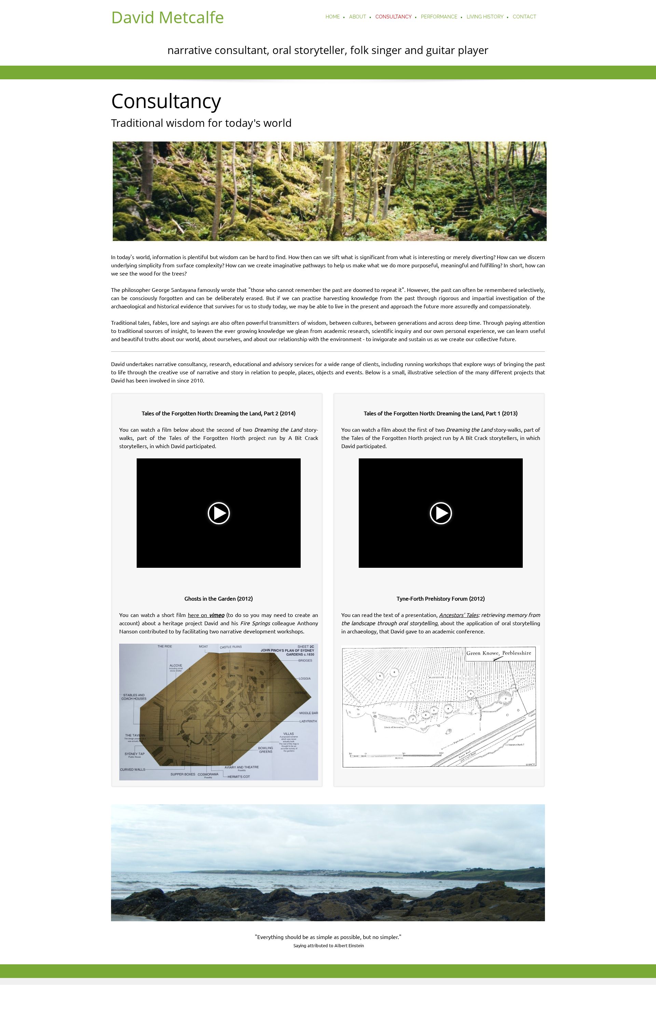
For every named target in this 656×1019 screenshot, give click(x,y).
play (219, 513)
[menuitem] (333, 17)
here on (206, 615)
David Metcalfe (167, 17)
